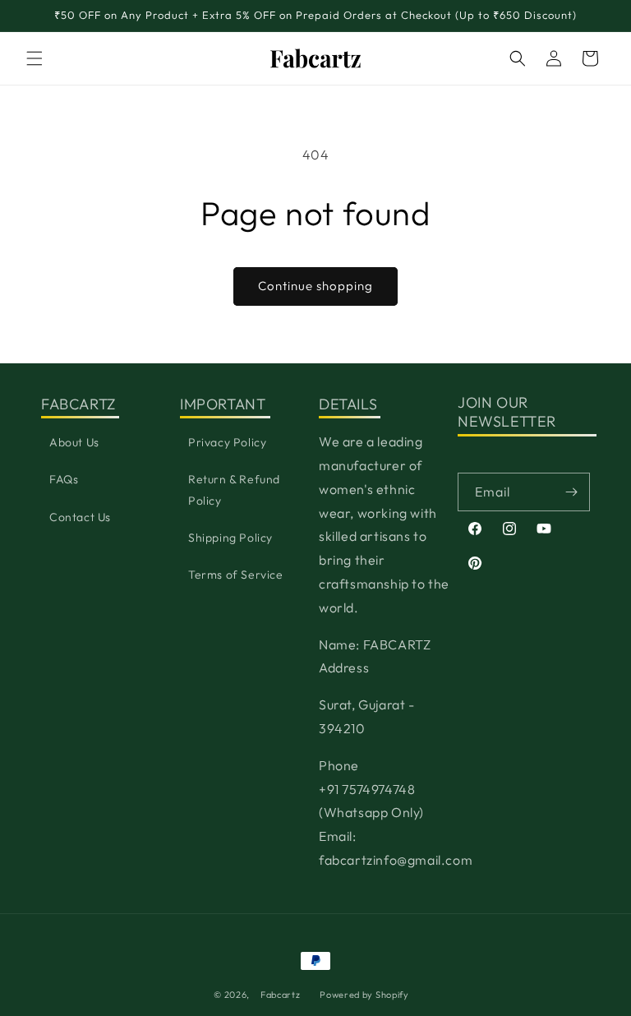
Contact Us (80, 517)
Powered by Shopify (364, 994)
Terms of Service (235, 574)
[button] (34, 58)
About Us (74, 442)
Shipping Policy (230, 537)
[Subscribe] (571, 492)
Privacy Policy (227, 442)
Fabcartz (280, 994)
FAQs (63, 479)
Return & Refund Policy (234, 489)
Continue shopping (315, 285)
